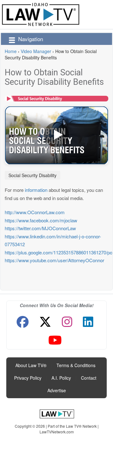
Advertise (56, 390)
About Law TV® (30, 365)
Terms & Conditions (75, 365)
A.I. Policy (61, 378)
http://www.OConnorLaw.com (35, 212)
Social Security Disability (32, 175)
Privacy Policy (27, 378)
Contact (88, 378)
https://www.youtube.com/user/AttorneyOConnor (54, 260)
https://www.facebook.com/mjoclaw (41, 220)
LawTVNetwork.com (57, 431)
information (36, 190)
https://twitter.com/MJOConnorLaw (40, 228)
